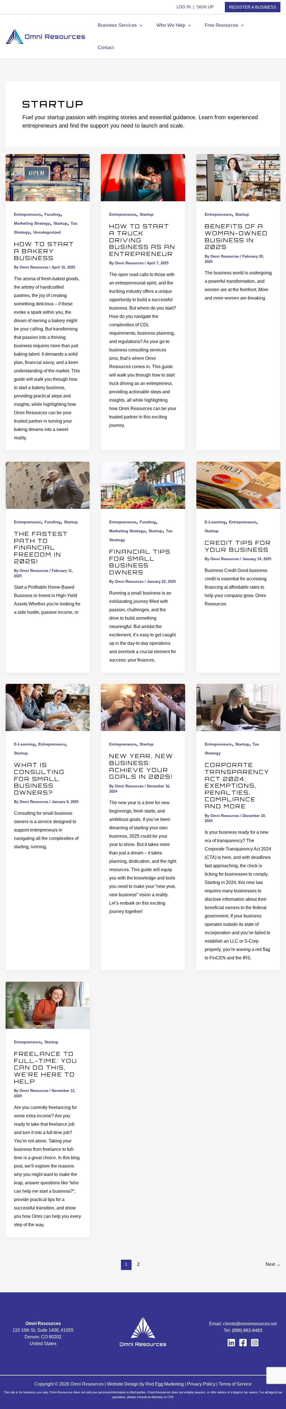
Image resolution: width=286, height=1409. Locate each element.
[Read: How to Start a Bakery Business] (48, 177)
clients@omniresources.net (250, 1323)
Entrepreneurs (27, 214)
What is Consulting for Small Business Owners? (39, 778)
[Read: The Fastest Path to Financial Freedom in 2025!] (48, 485)
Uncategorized (47, 232)
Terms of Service (235, 1384)
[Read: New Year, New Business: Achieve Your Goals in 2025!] (143, 707)
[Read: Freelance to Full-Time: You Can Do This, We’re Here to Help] (48, 1005)
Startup (60, 223)
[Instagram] (255, 1342)
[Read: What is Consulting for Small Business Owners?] (48, 707)
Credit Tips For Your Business (238, 546)
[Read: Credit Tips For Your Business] (238, 485)
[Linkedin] (231, 1342)
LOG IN (184, 6)
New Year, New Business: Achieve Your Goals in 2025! (142, 766)
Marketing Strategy (32, 223)
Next (273, 1264)
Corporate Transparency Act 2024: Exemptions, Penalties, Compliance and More (237, 785)
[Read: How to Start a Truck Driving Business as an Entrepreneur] (143, 177)
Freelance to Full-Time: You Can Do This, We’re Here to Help (45, 1067)
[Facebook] (243, 1342)
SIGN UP (205, 6)
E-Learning (215, 522)
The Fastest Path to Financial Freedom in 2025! (41, 547)
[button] (252, 7)
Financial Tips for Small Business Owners (140, 562)
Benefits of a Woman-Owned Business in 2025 (236, 236)
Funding (52, 214)
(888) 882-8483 (247, 1330)
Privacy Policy (201, 1384)
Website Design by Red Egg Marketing (145, 1384)
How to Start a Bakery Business (44, 251)
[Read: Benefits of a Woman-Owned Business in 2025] (238, 177)
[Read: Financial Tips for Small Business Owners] (143, 485)
